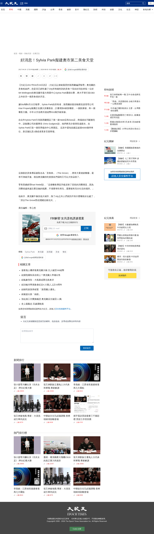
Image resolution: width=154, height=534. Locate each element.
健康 (69, 10)
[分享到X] (32, 76)
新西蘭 (49, 252)
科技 (104, 10)
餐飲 (64, 252)
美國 (27, 10)
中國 (19, 10)
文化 (120, 10)
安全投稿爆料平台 (63, 309)
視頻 (20, 53)
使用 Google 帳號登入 (69, 235)
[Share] (15, 391)
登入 (151, 3)
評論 (44, 10)
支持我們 (122, 275)
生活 (128, 10)
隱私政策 (86, 239)
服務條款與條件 (77, 239)
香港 (60, 10)
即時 (11, 10)
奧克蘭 (41, 252)
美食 (57, 252)
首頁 (3, 10)
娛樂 (112, 10)
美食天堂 (27, 53)
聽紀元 (86, 10)
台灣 (52, 10)
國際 (36, 10)
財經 (95, 10)
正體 (21, 3)
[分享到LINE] (26, 76)
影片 (77, 10)
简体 (26, 3)
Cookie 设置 (77, 529)
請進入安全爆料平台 (122, 176)
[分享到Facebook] (21, 76)
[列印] (44, 76)
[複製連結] (38, 76)
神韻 (137, 10)
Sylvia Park (30, 252)
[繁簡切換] (55, 76)
